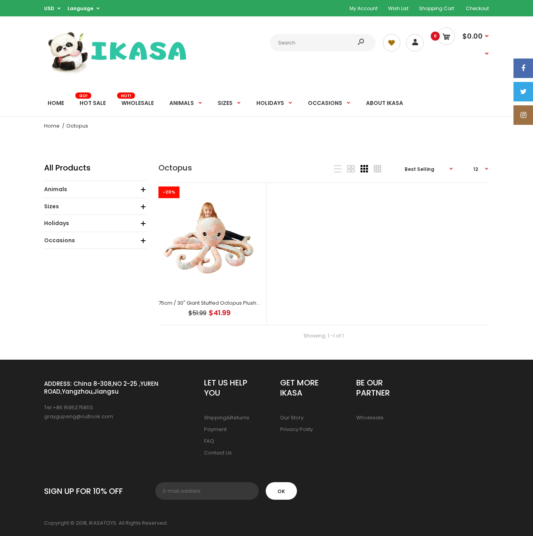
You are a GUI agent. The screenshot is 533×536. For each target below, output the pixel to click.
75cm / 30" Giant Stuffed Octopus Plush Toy (212, 303)
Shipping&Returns (226, 417)
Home (52, 126)
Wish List (398, 8)
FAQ (209, 441)
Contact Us (218, 452)
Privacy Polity (296, 429)
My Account (364, 8)
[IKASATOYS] (118, 73)
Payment (215, 429)
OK (281, 491)
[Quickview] (251, 228)
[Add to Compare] (251, 196)
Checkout (477, 8)
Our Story (292, 417)
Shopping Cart (436, 8)
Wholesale (370, 417)
